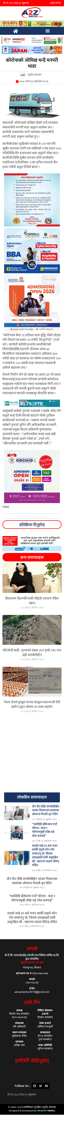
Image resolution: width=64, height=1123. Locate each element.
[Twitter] (40, 1086)
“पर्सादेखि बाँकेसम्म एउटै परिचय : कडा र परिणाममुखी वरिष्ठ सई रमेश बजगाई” (32, 898)
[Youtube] (46, 1086)
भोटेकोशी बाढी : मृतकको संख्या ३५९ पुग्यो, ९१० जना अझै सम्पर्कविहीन (31, 653)
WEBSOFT (46, 1111)
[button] (47, 30)
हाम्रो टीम (32, 1002)
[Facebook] (35, 1086)
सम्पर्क (32, 949)
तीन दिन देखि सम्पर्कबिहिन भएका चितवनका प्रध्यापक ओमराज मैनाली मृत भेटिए (32, 881)
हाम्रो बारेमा (55, 3)
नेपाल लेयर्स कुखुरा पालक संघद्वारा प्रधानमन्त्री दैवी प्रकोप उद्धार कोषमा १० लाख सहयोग (32, 704)
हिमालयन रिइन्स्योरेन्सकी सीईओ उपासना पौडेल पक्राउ (32, 601)
